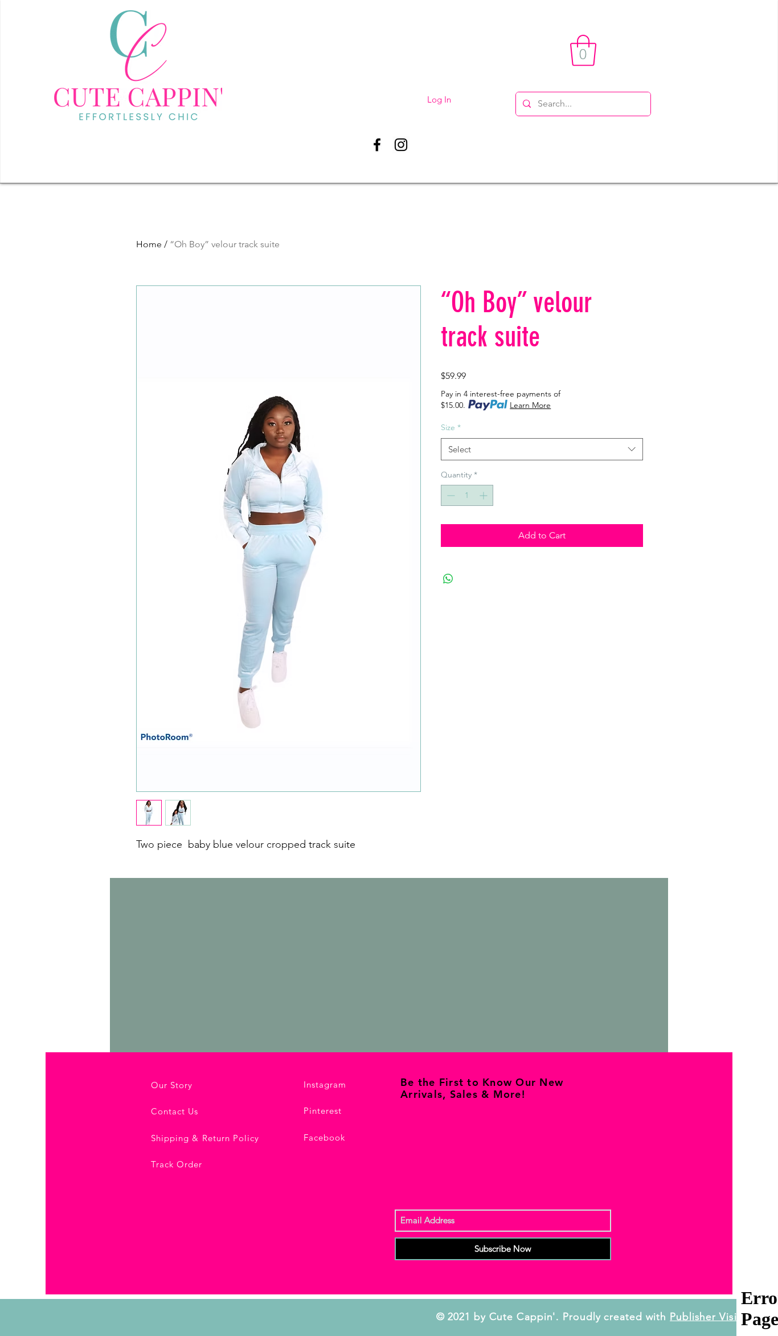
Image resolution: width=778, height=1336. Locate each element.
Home (149, 244)
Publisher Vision (710, 1316)
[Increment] (484, 495)
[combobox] (542, 449)
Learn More (530, 405)
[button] (583, 50)
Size (451, 427)
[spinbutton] (467, 495)
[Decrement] (450, 495)
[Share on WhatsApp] (448, 579)
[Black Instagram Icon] (401, 144)
